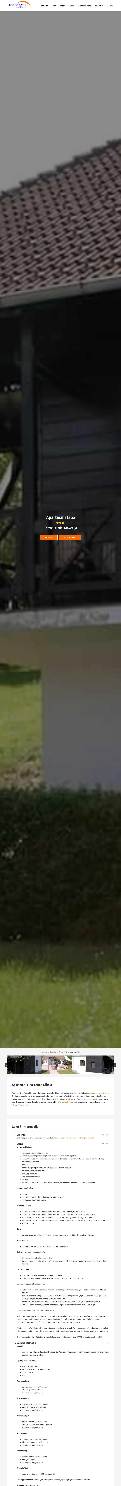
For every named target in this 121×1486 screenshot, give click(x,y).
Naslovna (44, 6)
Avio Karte (99, 6)
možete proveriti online (62, 1138)
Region (62, 6)
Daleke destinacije (85, 6)
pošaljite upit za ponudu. (85, 1138)
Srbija (54, 6)
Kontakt (110, 6)
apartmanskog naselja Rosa (97, 1093)
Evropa (71, 6)
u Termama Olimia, (65, 1102)
